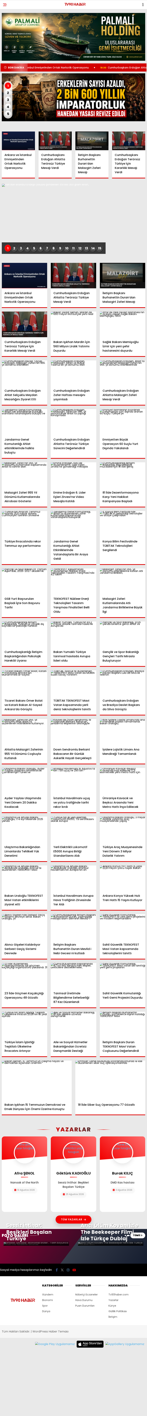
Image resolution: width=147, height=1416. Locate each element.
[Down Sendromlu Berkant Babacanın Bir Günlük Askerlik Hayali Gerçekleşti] (73, 732)
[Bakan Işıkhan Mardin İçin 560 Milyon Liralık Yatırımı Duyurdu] (73, 324)
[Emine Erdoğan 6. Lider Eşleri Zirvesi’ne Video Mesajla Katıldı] (73, 475)
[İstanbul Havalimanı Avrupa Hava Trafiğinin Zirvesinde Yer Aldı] (73, 878)
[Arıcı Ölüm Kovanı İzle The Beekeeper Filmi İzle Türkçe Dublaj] (110, 1244)
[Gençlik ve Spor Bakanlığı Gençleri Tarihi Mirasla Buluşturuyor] (122, 634)
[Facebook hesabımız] (57, 1270)
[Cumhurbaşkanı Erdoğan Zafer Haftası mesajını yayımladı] (73, 373)
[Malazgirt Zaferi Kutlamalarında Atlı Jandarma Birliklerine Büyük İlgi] (122, 581)
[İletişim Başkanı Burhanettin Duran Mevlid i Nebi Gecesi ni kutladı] (73, 927)
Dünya (46, 1311)
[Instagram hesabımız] (68, 1270)
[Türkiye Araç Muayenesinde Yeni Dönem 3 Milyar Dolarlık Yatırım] (122, 829)
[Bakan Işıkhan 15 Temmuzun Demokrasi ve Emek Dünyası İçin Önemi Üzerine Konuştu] (37, 1080)
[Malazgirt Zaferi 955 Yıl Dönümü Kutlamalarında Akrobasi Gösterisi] (24, 475)
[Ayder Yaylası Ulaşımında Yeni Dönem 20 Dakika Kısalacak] (24, 780)
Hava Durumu (84, 1300)
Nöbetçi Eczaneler (86, 1294)
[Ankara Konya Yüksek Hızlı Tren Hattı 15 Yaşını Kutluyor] (122, 878)
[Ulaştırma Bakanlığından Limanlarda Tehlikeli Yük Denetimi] (24, 829)
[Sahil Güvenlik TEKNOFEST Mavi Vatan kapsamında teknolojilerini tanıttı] (122, 927)
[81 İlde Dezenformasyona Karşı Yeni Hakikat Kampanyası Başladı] (122, 475)
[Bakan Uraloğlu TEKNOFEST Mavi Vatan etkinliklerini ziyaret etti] (24, 878)
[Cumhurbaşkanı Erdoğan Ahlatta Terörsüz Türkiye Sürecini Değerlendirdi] (73, 422)
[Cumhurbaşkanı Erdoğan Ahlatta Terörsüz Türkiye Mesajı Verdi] (55, 141)
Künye (112, 1305)
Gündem (47, 1294)
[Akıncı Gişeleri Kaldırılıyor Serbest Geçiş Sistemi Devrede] (24, 927)
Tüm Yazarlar (71, 1219)
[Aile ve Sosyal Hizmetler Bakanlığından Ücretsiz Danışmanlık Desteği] (73, 1024)
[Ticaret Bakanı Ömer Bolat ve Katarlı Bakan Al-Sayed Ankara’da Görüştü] (24, 683)
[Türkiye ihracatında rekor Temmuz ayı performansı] (24, 524)
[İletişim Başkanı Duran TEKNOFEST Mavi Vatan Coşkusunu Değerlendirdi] (122, 1024)
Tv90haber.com (118, 1294)
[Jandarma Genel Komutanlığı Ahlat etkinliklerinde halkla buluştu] (24, 422)
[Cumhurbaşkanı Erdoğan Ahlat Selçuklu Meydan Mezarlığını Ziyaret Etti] (24, 373)
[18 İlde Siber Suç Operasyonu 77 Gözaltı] (110, 1080)
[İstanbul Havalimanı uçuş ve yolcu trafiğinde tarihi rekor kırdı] (73, 781)
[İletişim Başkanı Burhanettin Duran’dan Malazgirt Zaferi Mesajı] (91, 141)
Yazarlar (113, 1300)
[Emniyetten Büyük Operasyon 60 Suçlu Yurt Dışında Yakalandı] (122, 422)
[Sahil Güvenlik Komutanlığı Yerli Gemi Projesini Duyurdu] (122, 976)
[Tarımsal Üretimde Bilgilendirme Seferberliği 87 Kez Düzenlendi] (73, 976)
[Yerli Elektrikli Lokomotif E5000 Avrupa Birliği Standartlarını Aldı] (73, 829)
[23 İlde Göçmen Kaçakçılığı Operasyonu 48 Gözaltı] (24, 976)
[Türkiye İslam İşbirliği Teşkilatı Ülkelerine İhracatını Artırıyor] (24, 1024)
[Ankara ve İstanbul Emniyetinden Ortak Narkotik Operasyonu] (18, 141)
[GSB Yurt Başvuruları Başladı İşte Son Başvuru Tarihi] (24, 581)
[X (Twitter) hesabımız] (62, 1270)
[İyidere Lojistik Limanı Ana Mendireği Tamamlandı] (122, 732)
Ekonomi (47, 1300)
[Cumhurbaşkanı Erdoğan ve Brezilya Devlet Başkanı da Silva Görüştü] (122, 683)
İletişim (112, 1317)
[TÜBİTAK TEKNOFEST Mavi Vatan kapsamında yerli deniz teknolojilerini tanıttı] (73, 683)
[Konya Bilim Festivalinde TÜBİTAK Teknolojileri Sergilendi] (122, 524)
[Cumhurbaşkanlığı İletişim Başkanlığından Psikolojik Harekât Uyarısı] (24, 634)
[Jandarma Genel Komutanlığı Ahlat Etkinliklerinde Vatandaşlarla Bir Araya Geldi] (73, 524)
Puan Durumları (84, 1305)
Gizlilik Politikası (117, 1311)
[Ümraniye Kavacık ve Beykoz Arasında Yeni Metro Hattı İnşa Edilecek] (122, 780)
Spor (45, 1305)
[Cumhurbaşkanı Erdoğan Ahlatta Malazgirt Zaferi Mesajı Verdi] (122, 373)
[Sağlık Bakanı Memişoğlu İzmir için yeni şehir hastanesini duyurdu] (122, 324)
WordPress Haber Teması (50, 1331)
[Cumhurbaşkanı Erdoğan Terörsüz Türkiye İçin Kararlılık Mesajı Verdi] (128, 141)
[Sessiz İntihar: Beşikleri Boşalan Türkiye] (36, 1244)
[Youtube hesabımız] (74, 1270)
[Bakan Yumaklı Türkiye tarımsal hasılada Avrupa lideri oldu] (73, 634)
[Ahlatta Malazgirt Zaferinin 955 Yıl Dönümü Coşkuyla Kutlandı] (24, 732)
